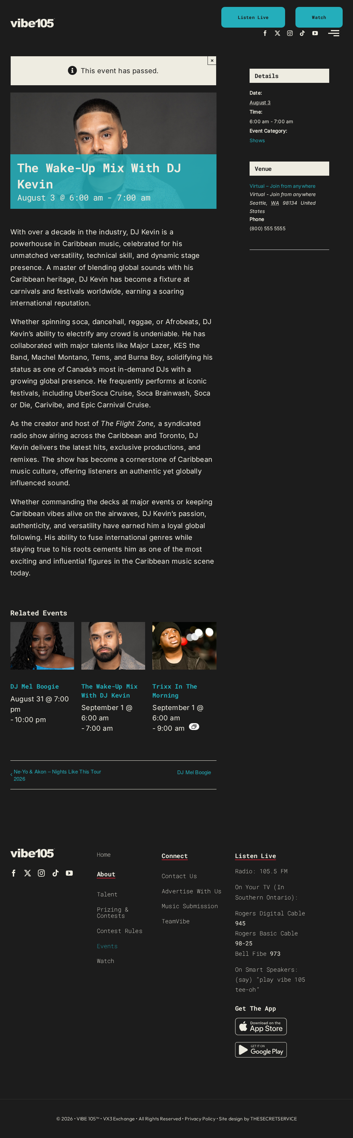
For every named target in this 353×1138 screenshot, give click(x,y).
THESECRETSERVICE (273, 1119)
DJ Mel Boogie (34, 686)
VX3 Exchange (119, 1119)
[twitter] (277, 33)
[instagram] (290, 33)
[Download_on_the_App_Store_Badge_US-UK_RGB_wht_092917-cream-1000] (261, 1021)
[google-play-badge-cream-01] (261, 1045)
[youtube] (315, 33)
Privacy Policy (200, 1119)
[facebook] (265, 33)
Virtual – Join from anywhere (283, 186)
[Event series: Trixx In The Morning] (194, 726)
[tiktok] (302, 33)
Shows (257, 140)
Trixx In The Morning (174, 690)
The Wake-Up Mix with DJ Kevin (109, 690)
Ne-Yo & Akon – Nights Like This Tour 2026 (57, 775)
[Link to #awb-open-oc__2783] (333, 33)
